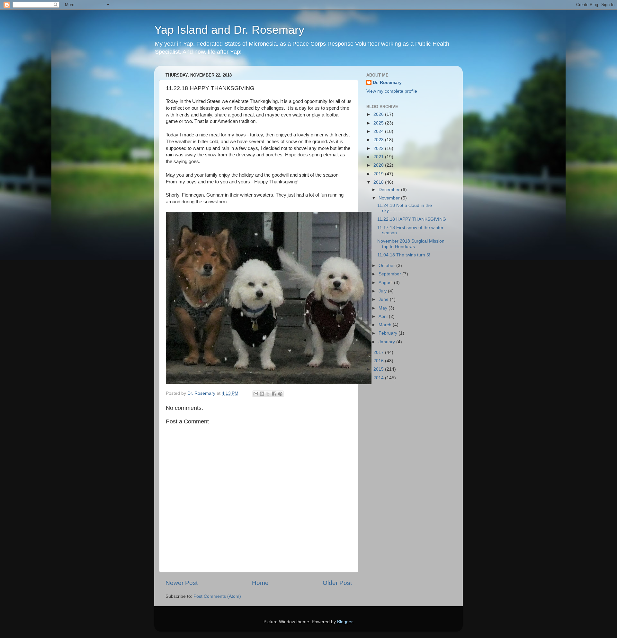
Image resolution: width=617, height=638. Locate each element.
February (388, 333)
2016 (379, 360)
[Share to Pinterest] (280, 394)
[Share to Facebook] (274, 394)
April (384, 316)
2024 (379, 131)
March (386, 324)
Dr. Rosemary (387, 82)
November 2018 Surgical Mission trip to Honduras (410, 244)
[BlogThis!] (262, 394)
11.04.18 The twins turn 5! (403, 255)
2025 (379, 123)
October (387, 265)
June (384, 299)
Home (260, 582)
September (390, 274)
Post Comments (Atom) (217, 596)
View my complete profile (391, 91)
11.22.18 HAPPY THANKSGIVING (411, 219)
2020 (379, 165)
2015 (379, 369)
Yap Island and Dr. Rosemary (229, 29)
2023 (379, 139)
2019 (379, 173)
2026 (379, 114)
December (390, 189)
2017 (379, 352)
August (386, 282)
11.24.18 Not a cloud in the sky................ (404, 208)
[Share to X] (268, 394)
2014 (379, 377)
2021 (379, 156)
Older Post (337, 582)
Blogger (345, 621)
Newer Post (181, 582)
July (383, 291)
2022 (379, 148)
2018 (379, 182)
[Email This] (256, 394)
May (384, 308)
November (390, 198)
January (387, 341)
